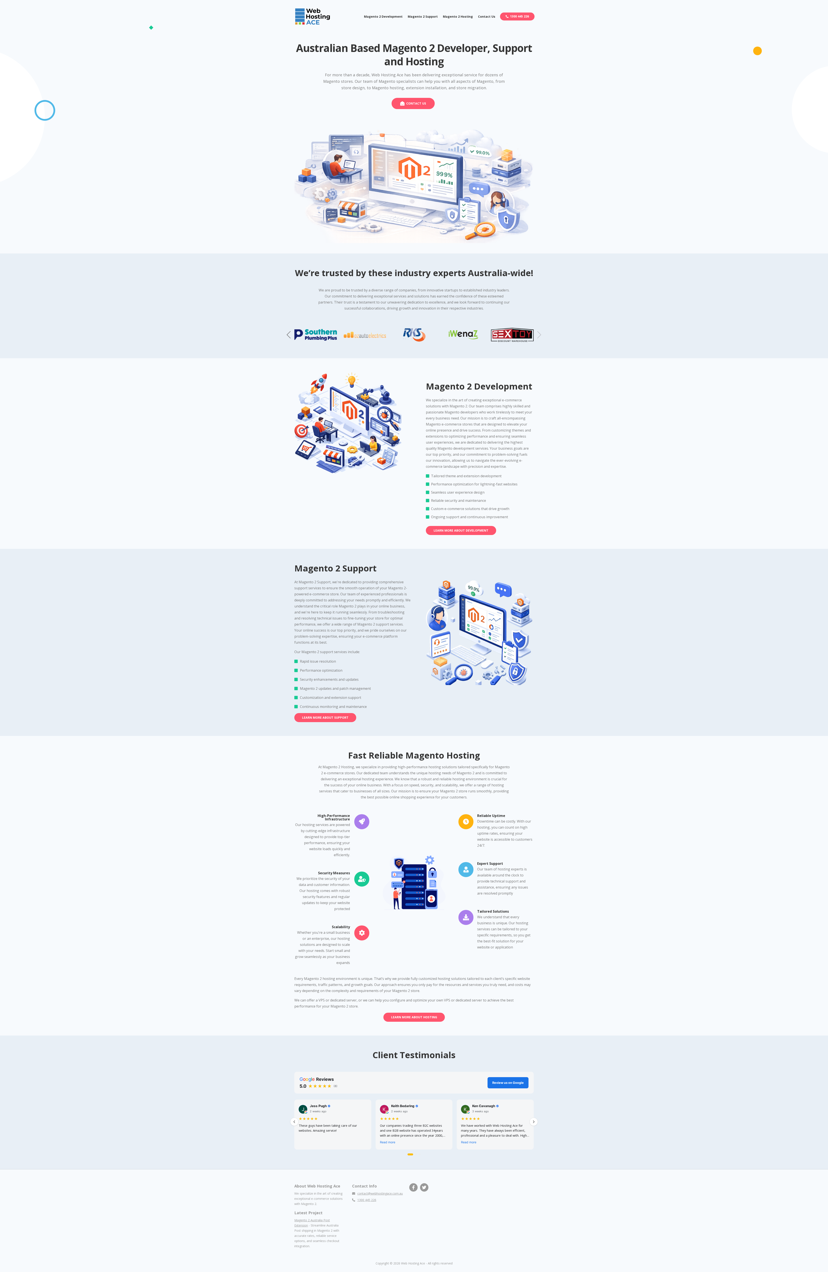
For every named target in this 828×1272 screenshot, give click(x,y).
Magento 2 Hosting (458, 16)
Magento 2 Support (423, 16)
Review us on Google (508, 1082)
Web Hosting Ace (413, 1263)
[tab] (410, 1154)
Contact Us (486, 16)
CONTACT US (416, 103)
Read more (387, 1142)
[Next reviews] (534, 1122)
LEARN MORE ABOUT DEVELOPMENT (461, 530)
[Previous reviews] (294, 1122)
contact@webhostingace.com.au (380, 1193)
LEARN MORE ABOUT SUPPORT (325, 717)
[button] (289, 335)
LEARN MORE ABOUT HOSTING (414, 1017)
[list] (414, 1125)
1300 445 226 (519, 16)
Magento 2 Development (383, 16)
